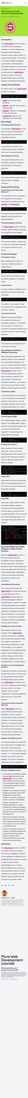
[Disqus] (14, 927)
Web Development (5, 8)
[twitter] (11, 898)
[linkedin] (13, 898)
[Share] (5, 885)
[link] (4, 893)
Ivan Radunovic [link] (4, 16)
